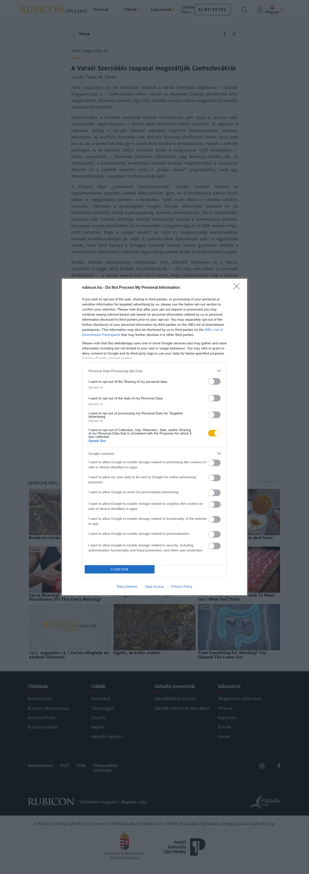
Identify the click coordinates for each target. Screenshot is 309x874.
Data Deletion (127, 586)
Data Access (154, 586)
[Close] (238, 287)
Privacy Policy (181, 586)
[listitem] (154, 370)
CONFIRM (120, 569)
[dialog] (154, 437)
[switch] (214, 381)
